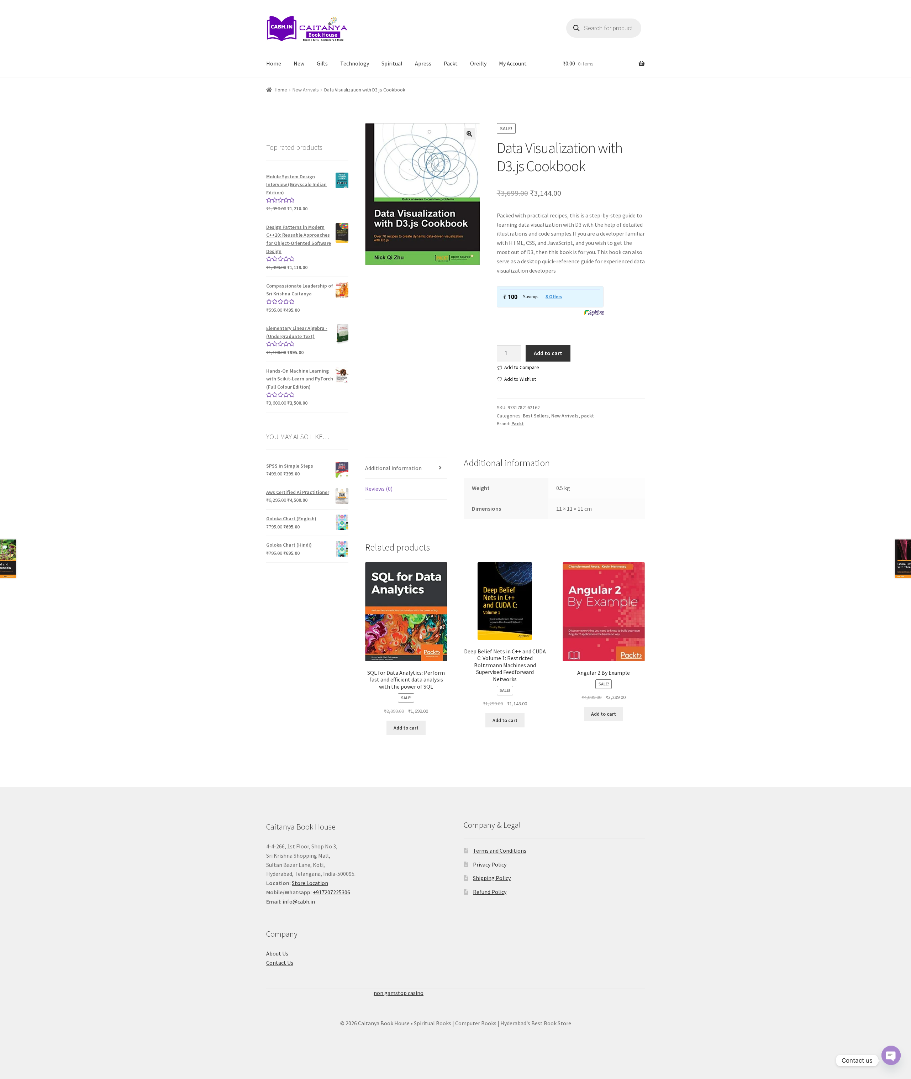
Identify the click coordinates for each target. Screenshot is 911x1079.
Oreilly (478, 63)
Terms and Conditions (499, 850)
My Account (513, 63)
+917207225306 (331, 892)
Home (273, 63)
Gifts (322, 63)
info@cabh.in (299, 901)
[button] (469, 134)
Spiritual (391, 63)
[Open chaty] (891, 1060)
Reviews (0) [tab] (379, 488)
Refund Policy (489, 891)
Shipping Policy (492, 877)
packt (587, 415)
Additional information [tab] (393, 468)
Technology (354, 63)
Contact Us (279, 962)
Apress (423, 63)
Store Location (310, 882)
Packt (451, 63)
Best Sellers (536, 415)
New (299, 63)
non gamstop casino (398, 992)
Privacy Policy (489, 864)
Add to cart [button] (406, 728)
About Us (277, 953)
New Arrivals (306, 89)
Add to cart (548, 353)
